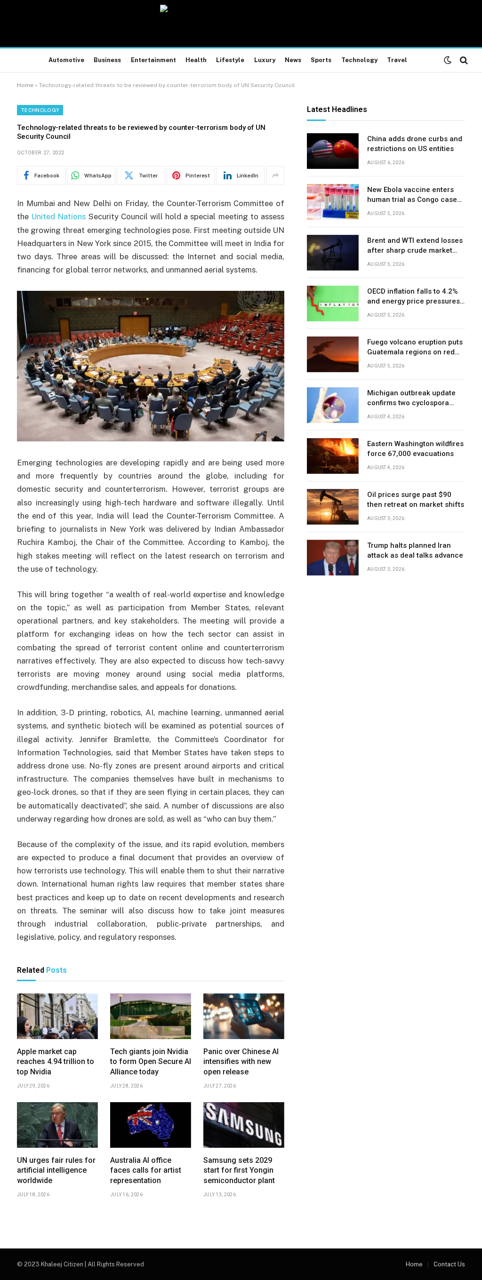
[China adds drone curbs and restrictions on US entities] (333, 151)
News (293, 60)
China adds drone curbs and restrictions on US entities (414, 144)
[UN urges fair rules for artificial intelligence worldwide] (57, 1125)
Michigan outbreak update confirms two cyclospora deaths (411, 398)
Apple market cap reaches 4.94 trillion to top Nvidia (55, 1062)
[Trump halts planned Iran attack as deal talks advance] (333, 558)
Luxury (264, 60)
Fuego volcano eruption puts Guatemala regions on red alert (415, 348)
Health (196, 60)
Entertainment (153, 60)
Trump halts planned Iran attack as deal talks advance (415, 550)
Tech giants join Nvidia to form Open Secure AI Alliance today (150, 1062)
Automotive (66, 60)
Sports (321, 60)
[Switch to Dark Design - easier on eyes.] (448, 60)
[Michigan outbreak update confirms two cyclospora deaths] (333, 405)
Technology (359, 60)
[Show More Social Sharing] (275, 175)
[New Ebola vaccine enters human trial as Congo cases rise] (333, 202)
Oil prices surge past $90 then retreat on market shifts (415, 499)
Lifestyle (230, 60)
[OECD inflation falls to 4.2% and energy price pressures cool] (333, 303)
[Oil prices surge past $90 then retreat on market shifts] (333, 507)
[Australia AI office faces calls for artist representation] (150, 1125)
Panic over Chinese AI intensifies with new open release (241, 1062)
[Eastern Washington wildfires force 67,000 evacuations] (333, 456)
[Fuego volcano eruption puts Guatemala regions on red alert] (333, 354)
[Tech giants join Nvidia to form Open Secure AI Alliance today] (150, 1016)
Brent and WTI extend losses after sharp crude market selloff (415, 246)
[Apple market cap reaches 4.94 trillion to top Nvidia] (57, 1016)
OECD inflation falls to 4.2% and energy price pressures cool (413, 297)
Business (107, 60)
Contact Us (449, 1264)
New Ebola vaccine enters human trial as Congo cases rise (414, 195)
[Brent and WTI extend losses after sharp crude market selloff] (333, 253)
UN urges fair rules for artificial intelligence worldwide (56, 1170)
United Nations (58, 216)
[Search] (463, 60)
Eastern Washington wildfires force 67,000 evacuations (415, 449)
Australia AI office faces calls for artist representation (145, 1170)
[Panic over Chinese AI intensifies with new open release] (243, 1016)
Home (25, 85)
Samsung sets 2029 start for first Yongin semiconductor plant (239, 1170)
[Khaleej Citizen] (241, 23)
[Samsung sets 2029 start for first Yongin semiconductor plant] (243, 1125)
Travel (397, 60)
